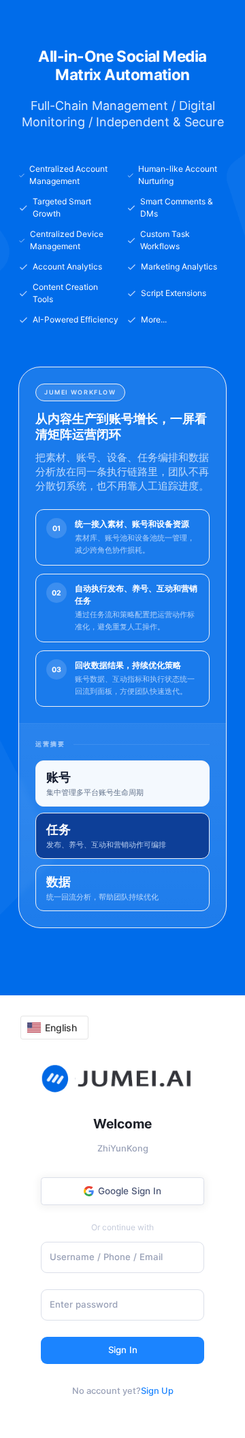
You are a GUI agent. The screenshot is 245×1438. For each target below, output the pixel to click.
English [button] (61, 1027)
